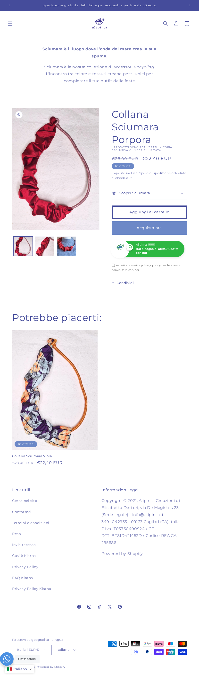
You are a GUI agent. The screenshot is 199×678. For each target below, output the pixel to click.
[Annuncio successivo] (189, 5)
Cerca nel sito (24, 501)
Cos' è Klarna (24, 555)
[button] (10, 23)
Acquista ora (149, 227)
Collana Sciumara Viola (32, 456)
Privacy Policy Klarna (31, 589)
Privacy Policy (25, 567)
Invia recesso (24, 545)
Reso (16, 534)
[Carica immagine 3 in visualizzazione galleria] (66, 246)
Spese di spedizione (155, 173)
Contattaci (22, 512)
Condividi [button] (125, 283)
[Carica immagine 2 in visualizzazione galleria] (45, 246)
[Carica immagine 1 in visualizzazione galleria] (23, 246)
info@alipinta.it (148, 514)
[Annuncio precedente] (9, 5)
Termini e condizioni (30, 523)
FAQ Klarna (22, 578)
